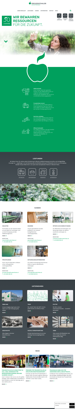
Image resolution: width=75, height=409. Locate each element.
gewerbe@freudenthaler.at (34, 240)
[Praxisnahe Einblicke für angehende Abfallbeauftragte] (61, 361)
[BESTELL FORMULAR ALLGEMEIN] (71, 15)
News (56, 10)
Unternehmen (44, 10)
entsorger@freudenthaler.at (35, 272)
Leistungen (30, 10)
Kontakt (51, 10)
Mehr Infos (72, 406)
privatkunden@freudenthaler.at (10, 272)
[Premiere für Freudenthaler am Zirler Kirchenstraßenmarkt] (37, 361)
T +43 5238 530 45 (7, 242)
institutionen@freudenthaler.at (61, 238)
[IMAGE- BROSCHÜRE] (59, 15)
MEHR (3, 384)
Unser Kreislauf (21, 10)
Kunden (37, 10)
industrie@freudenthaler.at (9, 240)
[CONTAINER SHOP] (65, 15)
